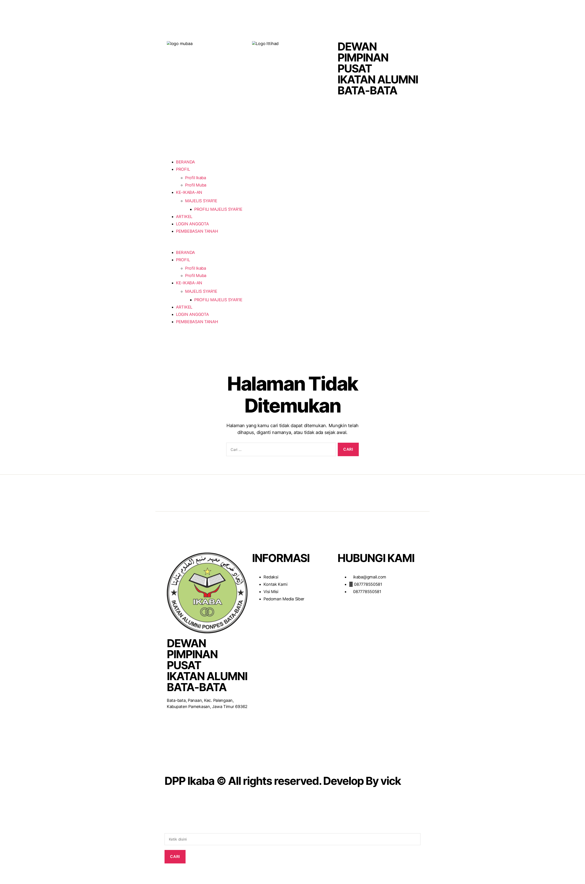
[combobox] (292, 839)
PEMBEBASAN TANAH (197, 231)
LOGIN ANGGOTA (192, 223)
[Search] (292, 830)
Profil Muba (195, 185)
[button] (227, 245)
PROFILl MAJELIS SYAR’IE (218, 209)
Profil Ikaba (195, 177)
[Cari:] (280, 450)
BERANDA (185, 162)
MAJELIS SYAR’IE (201, 200)
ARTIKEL (184, 216)
